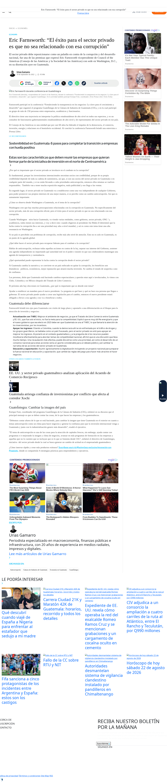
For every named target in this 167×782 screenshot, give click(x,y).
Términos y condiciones (29, 775)
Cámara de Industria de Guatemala (35, 570)
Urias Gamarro (23, 72)
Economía (22, 28)
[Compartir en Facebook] (57, 83)
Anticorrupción (15, 570)
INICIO (12, 28)
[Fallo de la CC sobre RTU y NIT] (58, 655)
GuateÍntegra (73, 570)
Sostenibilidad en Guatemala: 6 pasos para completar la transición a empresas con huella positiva (63, 145)
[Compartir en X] (63, 83)
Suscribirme (103, 743)
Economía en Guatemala (58, 570)
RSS (51, 775)
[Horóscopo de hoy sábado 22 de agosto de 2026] (146, 657)
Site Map (45, 775)
